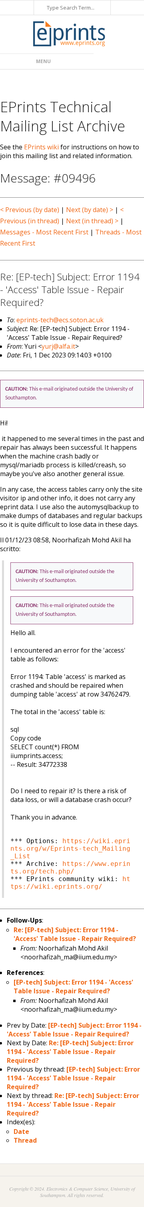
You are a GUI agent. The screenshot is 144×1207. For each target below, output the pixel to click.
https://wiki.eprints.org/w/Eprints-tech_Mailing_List (70, 848)
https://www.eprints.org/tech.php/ (70, 867)
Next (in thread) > (92, 220)
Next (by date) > (89, 209)
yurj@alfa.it (58, 346)
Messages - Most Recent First (44, 232)
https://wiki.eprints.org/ (70, 882)
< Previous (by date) (29, 209)
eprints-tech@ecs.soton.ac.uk (60, 320)
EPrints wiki (41, 147)
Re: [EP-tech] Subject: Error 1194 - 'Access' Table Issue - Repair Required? (75, 934)
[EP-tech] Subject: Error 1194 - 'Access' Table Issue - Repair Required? (73, 986)
